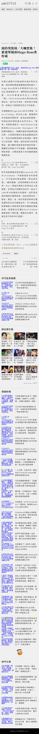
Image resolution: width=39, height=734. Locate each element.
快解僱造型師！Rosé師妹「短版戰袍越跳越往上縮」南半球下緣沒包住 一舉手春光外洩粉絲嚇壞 (19, 360)
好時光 (35, 9)
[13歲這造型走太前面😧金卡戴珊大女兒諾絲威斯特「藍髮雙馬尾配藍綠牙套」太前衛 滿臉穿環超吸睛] (8, 621)
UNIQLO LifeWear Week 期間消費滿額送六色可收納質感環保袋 (26, 306)
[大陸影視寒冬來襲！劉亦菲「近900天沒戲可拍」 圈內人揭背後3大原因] (8, 711)
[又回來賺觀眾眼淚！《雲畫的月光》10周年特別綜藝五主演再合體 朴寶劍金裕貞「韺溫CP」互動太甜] (8, 483)
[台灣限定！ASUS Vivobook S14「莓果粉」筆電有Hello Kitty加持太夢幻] (8, 505)
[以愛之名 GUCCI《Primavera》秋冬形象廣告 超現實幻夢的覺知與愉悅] (8, 296)
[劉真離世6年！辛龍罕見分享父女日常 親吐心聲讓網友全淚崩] (8, 722)
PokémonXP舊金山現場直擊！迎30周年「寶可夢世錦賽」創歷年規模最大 (26, 515)
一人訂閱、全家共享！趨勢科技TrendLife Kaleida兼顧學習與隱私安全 (26, 472)
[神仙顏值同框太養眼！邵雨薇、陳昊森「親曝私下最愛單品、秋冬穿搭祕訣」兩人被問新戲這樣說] (8, 526)
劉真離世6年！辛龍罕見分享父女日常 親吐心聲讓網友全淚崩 (26, 721)
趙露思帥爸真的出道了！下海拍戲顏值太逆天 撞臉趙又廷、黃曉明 (7, 377)
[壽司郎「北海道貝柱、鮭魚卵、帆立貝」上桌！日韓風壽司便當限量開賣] (8, 494)
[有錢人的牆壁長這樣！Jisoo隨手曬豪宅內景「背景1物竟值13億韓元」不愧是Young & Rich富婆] (8, 631)
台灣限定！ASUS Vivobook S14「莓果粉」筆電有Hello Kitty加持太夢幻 (26, 504)
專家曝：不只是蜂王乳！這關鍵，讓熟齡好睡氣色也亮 (7, 343)
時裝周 (20, 43)
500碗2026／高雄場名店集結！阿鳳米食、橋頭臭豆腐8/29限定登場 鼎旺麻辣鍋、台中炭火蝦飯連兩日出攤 (26, 432)
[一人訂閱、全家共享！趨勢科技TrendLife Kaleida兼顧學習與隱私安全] (8, 473)
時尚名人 (10, 9)
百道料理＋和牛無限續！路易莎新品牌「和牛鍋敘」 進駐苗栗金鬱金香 (26, 589)
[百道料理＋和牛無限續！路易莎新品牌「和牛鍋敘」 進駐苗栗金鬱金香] (8, 589)
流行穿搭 (19, 9)
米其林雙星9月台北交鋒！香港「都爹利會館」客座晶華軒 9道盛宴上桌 (26, 610)
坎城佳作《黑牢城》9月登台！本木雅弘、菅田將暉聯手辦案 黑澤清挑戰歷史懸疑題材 (19, 343)
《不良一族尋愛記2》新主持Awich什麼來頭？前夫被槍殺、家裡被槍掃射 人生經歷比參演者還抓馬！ (31, 360)
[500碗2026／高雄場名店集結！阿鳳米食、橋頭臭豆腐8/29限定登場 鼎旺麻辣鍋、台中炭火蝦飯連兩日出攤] (8, 430)
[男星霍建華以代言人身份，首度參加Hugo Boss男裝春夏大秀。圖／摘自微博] (19, 68)
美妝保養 (27, 9)
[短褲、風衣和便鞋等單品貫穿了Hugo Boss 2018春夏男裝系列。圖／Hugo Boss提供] (19, 221)
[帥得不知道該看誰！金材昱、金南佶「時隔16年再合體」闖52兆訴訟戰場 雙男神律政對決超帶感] (8, 536)
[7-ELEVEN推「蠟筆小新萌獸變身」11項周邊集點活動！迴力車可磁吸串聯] (8, 462)
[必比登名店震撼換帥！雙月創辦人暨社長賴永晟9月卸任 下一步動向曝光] (8, 642)
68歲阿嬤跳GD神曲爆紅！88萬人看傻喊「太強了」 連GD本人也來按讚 (19, 377)
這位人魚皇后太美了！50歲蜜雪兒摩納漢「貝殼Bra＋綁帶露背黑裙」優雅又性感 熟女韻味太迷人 (26, 580)
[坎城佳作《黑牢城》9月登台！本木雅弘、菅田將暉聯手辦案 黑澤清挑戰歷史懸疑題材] (8, 568)
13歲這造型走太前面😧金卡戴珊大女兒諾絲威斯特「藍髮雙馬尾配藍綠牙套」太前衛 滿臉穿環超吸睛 (26, 622)
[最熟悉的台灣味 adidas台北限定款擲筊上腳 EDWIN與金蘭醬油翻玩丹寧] (8, 317)
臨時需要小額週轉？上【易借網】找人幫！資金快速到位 (7, 360)
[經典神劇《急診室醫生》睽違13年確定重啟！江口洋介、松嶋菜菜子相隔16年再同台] (8, 600)
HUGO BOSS (6, 253)
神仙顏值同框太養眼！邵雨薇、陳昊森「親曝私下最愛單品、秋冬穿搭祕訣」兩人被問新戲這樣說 (26, 527)
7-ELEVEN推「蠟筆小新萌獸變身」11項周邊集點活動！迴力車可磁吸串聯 (25, 462)
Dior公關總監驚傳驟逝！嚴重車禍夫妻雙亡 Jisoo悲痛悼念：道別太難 (26, 679)
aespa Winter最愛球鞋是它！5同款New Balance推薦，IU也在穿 (31, 377)
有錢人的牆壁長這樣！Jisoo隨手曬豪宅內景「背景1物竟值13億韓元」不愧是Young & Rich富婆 (25, 632)
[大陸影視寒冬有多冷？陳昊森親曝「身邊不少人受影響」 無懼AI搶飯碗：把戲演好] (8, 399)
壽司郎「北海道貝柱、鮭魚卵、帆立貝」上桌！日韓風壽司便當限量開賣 (26, 493)
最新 (3, 9)
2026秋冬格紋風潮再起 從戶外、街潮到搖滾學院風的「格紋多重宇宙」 (26, 285)
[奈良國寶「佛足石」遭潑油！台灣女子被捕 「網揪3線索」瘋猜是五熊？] (8, 669)
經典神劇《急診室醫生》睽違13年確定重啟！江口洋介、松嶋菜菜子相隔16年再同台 (26, 601)
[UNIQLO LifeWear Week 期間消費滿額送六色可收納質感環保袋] (8, 307)
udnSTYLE (5, 43)
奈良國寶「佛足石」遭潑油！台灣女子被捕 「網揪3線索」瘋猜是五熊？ (26, 668)
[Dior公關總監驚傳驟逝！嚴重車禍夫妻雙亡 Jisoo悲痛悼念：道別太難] (8, 679)
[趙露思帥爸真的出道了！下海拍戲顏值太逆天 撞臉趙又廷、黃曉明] (8, 701)
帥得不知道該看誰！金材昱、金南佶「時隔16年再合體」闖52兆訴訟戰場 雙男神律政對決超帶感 (26, 537)
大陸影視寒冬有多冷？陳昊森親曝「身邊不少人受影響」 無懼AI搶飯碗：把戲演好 (26, 400)
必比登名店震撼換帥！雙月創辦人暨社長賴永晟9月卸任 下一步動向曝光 (26, 642)
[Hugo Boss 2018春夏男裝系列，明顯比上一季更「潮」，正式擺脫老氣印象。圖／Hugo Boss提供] (19, 160)
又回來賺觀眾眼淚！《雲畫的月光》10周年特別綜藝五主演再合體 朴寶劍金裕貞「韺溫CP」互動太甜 (26, 484)
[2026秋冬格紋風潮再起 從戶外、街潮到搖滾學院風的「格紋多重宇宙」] (8, 285)
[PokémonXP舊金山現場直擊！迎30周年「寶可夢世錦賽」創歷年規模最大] (8, 515)
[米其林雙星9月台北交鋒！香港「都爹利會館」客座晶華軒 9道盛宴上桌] (8, 610)
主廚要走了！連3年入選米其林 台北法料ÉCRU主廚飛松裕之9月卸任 (26, 546)
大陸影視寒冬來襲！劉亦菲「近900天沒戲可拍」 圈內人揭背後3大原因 (26, 711)
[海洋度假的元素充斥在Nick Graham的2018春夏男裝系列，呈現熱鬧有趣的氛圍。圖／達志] (19, 232)
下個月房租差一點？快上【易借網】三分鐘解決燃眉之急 (31, 343)
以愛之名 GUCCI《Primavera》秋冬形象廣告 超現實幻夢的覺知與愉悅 (26, 295)
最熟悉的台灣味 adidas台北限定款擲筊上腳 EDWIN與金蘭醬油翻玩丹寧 (26, 317)
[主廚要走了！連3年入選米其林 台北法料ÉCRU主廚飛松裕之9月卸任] (8, 547)
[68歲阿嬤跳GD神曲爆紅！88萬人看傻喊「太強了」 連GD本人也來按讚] (8, 690)
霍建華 (16, 253)
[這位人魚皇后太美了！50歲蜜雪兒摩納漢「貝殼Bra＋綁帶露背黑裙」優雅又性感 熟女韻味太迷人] (8, 579)
